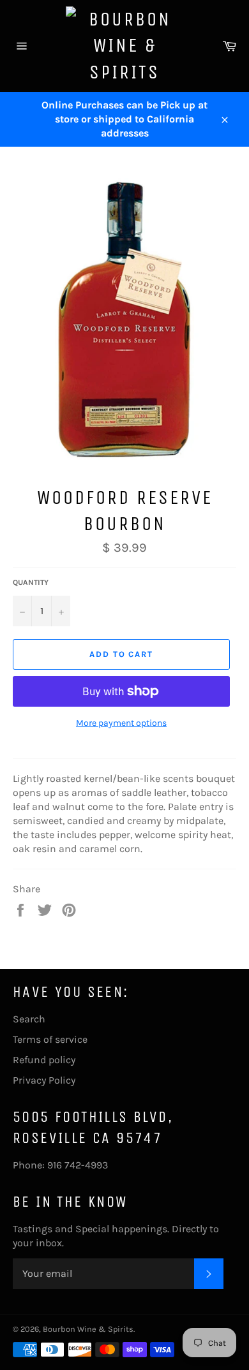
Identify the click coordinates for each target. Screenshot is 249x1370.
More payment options (121, 723)
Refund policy (44, 1060)
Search (29, 1019)
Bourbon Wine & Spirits (88, 1329)
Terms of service (50, 1039)
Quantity (31, 582)
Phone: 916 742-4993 (60, 1165)
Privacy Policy (44, 1080)
